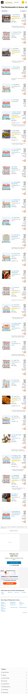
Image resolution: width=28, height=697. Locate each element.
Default (23, 11)
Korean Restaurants (3, 605)
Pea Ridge (24, 592)
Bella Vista (17, 592)
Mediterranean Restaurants (13, 603)
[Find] (23, 2)
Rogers (2, 592)
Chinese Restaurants (3, 610)
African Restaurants (21, 603)
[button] (26, 2)
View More (25, 612)
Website (13, 19)
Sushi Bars (21, 458)
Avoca (8, 526)
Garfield (2, 593)
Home (2, 526)
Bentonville (10, 592)
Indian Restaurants (14, 607)
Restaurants (21, 86)
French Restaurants (3, 608)
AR (5, 526)
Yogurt (20, 604)
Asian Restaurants (15, 514)
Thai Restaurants (14, 16)
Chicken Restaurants (3, 603)
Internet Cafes (13, 604)
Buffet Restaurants (23, 607)
